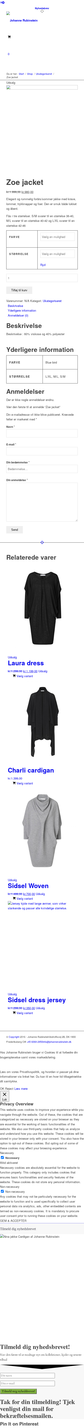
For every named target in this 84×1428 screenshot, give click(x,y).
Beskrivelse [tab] (15, 306)
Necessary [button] (7, 1153)
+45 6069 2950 (35, 1041)
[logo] (34, 20)
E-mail (11, 444)
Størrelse (19, 254)
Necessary (12, 1158)
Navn (10, 427)
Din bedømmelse (18, 462)
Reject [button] (9, 1088)
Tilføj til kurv (19, 290)
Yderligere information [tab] (22, 310)
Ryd (42, 265)
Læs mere (21, 1088)
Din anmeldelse (17, 480)
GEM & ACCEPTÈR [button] (13, 1220)
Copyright (14, 1036)
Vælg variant (24, 676)
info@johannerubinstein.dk (57, 1041)
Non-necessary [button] (9, 1186)
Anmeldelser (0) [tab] (18, 315)
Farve (14, 237)
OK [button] (2, 1088)
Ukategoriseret (52, 301)
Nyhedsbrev (42, 8)
